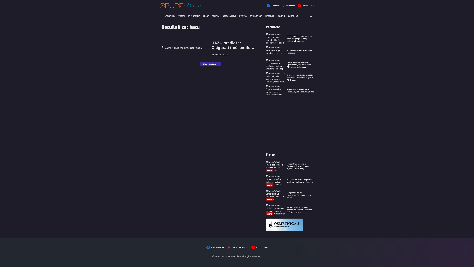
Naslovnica (170, 16)
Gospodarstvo (229, 16)
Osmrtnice (293, 16)
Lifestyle (269, 16)
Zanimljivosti (256, 16)
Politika (215, 16)
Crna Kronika (194, 16)
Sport (206, 16)
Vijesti (181, 16)
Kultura (243, 16)
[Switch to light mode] (312, 5)
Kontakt (281, 16)
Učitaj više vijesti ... (210, 64)
